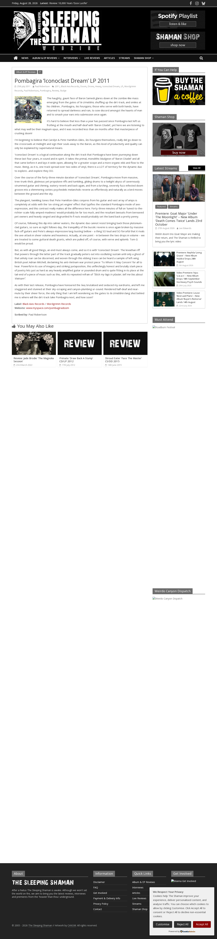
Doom (83, 86)
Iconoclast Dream (111, 86)
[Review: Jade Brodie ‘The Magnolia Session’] (34, 334)
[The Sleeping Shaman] (15, 58)
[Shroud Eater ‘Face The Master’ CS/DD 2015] (125, 334)
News (25, 58)
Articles (109, 58)
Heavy (98, 86)
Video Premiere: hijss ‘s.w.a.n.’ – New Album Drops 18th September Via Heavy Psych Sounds (189, 277)
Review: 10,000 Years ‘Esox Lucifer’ (68, 3)
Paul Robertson (42, 86)
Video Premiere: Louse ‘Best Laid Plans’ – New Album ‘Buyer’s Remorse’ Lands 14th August (189, 297)
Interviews (71, 58)
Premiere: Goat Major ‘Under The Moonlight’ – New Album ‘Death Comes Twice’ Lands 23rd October (178, 218)
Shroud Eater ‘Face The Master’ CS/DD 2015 (123, 359)
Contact (97, 909)
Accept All (202, 924)
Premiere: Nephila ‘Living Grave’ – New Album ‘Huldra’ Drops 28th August (189, 257)
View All (196, 168)
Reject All (182, 924)
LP (122, 86)
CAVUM (72, 925)
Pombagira (45, 90)
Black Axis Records (70, 86)
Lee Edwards (185, 228)
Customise (162, 924)
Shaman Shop (142, 58)
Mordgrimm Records (59, 303)
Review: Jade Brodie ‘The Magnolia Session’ (34, 359)
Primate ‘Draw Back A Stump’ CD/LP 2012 (76, 359)
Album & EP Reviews (44, 58)
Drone (91, 86)
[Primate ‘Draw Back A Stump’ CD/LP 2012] (80, 334)
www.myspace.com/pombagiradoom (47, 308)
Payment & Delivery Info (106, 898)
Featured (161, 206)
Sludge (63, 90)
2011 (57, 86)
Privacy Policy (100, 903)
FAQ (95, 887)
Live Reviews (92, 58)
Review (55, 90)
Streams (124, 58)
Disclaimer (99, 882)
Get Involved (100, 892)
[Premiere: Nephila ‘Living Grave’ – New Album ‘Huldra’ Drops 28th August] (164, 252)
